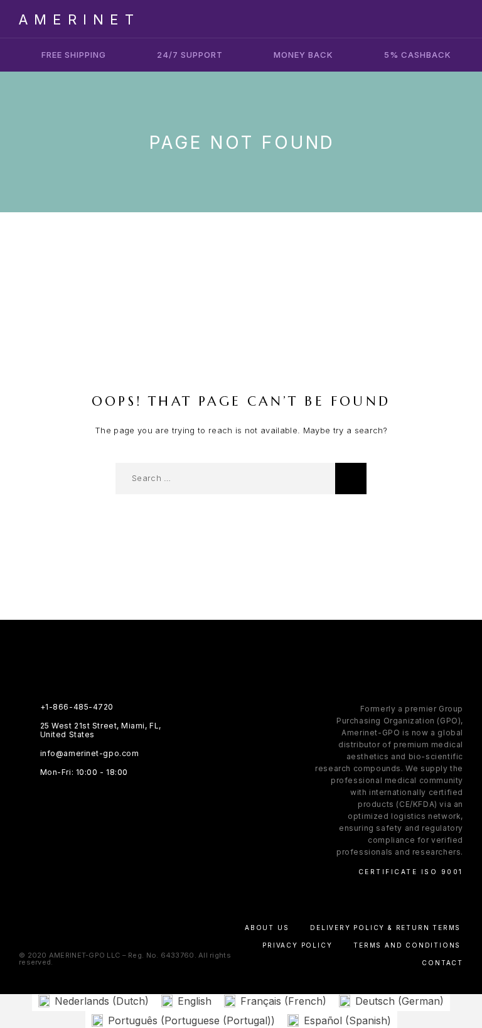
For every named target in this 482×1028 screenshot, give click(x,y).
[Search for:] (225, 478)
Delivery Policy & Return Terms (385, 927)
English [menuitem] (195, 1001)
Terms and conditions (407, 945)
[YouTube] (277, 730)
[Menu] (451, 19)
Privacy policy (297, 945)
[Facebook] (204, 730)
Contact (442, 962)
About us (267, 927)
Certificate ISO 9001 (410, 871)
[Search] (351, 478)
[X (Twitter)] (253, 730)
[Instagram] (229, 730)
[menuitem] (93, 1001)
